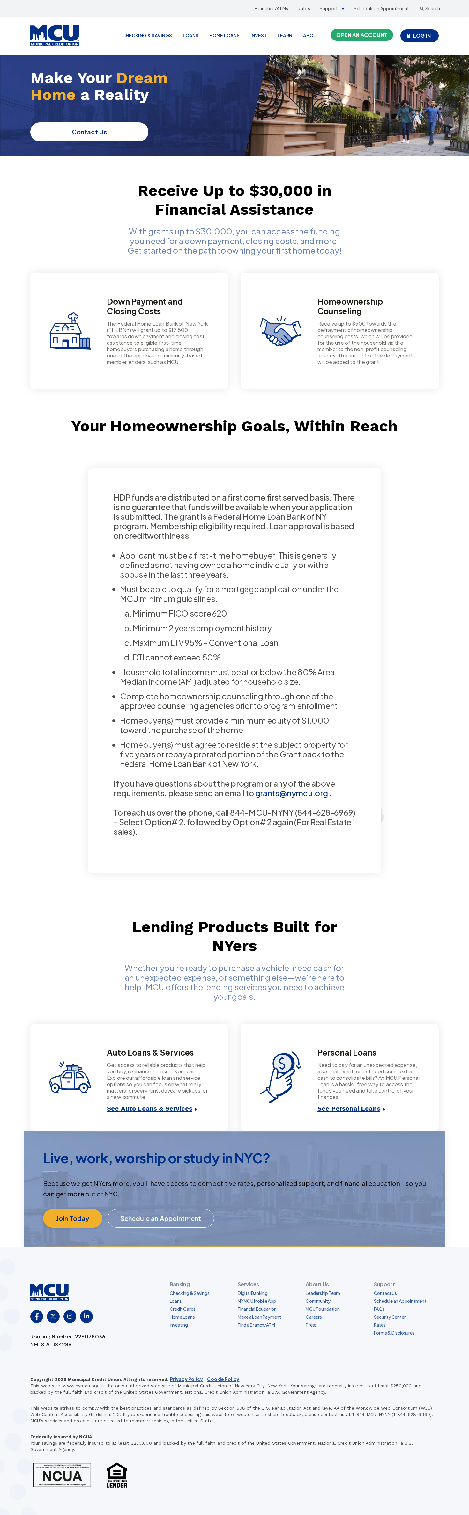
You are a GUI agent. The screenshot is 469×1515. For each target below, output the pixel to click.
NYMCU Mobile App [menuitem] (257, 1301)
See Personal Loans (348, 1108)
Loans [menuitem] (176, 1301)
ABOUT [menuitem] (311, 35)
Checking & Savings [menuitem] (190, 1293)
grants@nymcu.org (291, 793)
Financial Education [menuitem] (257, 1309)
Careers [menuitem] (314, 1317)
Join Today (72, 1218)
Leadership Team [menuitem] (323, 1293)
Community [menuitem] (318, 1301)
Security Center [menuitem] (390, 1317)
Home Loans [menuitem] (182, 1317)
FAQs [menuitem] (379, 1309)
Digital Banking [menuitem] (253, 1293)
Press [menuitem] (311, 1325)
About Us (317, 1284)
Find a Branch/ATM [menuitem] (256, 1325)
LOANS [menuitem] (191, 35)
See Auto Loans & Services (149, 1108)
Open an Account (361, 35)
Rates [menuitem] (380, 1325)
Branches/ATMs (271, 8)
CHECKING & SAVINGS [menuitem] (147, 35)
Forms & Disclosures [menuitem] (394, 1333)
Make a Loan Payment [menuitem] (259, 1317)
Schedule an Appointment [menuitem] (400, 1301)
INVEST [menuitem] (258, 35)
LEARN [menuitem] (285, 35)
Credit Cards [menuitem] (183, 1309)
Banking (180, 1284)
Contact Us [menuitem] (385, 1293)
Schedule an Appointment (381, 8)
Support (329, 8)
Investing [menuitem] (179, 1325)
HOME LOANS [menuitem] (224, 35)
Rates (304, 8)
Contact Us (89, 132)
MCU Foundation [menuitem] (322, 1309)
